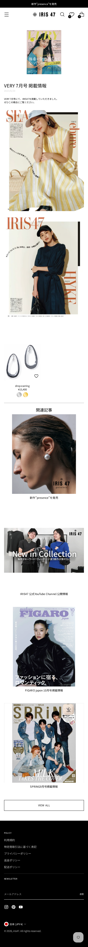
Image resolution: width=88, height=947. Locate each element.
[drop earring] (22, 362)
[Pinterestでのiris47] (14, 907)
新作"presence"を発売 (44, 497)
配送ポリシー (12, 867)
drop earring (22, 386)
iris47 (16, 931)
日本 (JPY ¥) (16, 924)
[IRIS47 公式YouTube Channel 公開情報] (44, 550)
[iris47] (44, 14)
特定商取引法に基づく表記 (20, 847)
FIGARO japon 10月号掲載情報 (44, 690)
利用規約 (9, 840)
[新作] (44, 454)
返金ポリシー (12, 860)
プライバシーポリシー (17, 853)
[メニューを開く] (6, 14)
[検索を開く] (62, 14)
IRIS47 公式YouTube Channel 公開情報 (44, 594)
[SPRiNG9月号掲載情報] (44, 743)
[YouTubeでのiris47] (21, 907)
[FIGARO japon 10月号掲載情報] (44, 646)
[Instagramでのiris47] (6, 907)
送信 (82, 894)
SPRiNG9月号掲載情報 (44, 786)
